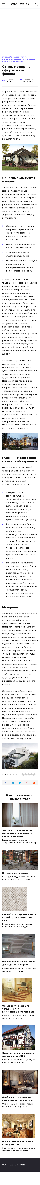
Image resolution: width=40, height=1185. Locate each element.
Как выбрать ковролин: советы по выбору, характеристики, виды (19, 917)
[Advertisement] (20, 32)
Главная (6, 57)
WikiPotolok (20, 4)
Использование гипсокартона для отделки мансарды (18, 963)
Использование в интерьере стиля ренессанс (17, 1143)
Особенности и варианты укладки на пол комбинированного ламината (18, 1009)
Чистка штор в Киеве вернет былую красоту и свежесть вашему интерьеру (18, 833)
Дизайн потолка (18, 57)
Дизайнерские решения (12, 59)
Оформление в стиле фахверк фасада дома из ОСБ (18, 1054)
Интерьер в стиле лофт (15, 873)
